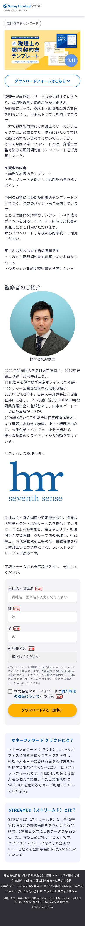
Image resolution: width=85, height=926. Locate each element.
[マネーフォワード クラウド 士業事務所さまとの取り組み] (22, 8)
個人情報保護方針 (33, 875)
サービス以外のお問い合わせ (24, 891)
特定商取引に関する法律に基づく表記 (48, 880)
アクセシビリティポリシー (60, 891)
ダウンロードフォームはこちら (41, 81)
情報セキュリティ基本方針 (62, 875)
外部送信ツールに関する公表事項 (21, 886)
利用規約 (17, 880)
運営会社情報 (12, 875)
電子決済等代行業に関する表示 (63, 886)
